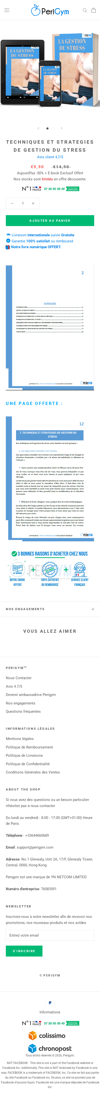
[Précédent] (38, 128)
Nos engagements (25, 609)
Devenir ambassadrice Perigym (31, 695)
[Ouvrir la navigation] (6, 10)
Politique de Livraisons (24, 755)
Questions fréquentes (23, 711)
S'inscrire (24, 951)
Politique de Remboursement (29, 747)
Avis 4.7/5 (14, 686)
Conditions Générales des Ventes (33, 772)
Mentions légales (20, 739)
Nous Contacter (19, 678)
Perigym (68, 1055)
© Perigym (50, 975)
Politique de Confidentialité (28, 764)
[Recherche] (85, 10)
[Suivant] (61, 128)
